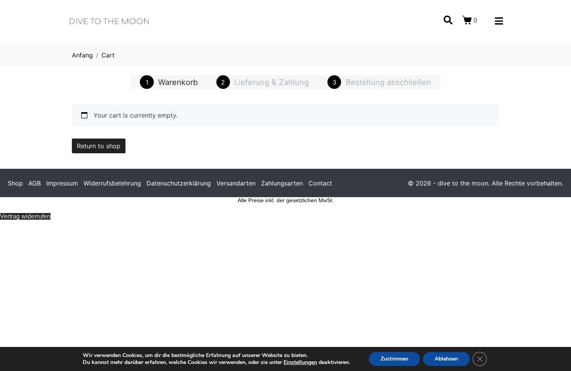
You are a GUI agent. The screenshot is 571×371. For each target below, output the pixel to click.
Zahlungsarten (282, 183)
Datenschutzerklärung (178, 183)
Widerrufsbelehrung (112, 183)
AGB (34, 183)
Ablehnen (446, 358)
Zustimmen (394, 358)
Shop (15, 183)
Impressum (62, 183)
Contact (320, 183)
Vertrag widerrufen (25, 216)
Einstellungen (300, 362)
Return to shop (98, 146)
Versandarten (236, 183)
